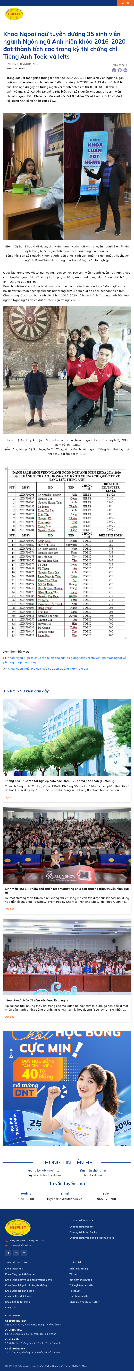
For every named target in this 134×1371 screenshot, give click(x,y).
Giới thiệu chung (78, 1268)
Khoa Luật (11, 1307)
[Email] (24, 1253)
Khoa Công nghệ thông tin (20, 1274)
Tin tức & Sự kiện (78, 1296)
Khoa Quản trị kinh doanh (19, 1290)
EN (127, 3)
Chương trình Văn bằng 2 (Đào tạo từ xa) (92, 1237)
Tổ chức (73, 1274)
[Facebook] (8, 1253)
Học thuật (74, 1290)
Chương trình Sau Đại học (83, 1232)
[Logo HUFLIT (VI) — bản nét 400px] (14, 14)
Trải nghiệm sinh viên (81, 1285)
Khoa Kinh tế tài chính (17, 1301)
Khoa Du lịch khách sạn (18, 1296)
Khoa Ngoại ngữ (14, 1268)
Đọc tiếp (9, 797)
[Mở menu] (28, 14)
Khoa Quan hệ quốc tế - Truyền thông (26, 1285)
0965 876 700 (105, 1199)
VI (123, 3)
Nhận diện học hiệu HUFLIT (84, 1301)
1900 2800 (26, 1199)
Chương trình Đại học (81, 1226)
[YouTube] (16, 1253)
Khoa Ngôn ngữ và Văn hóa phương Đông (28, 1279)
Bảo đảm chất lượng (80, 1279)
